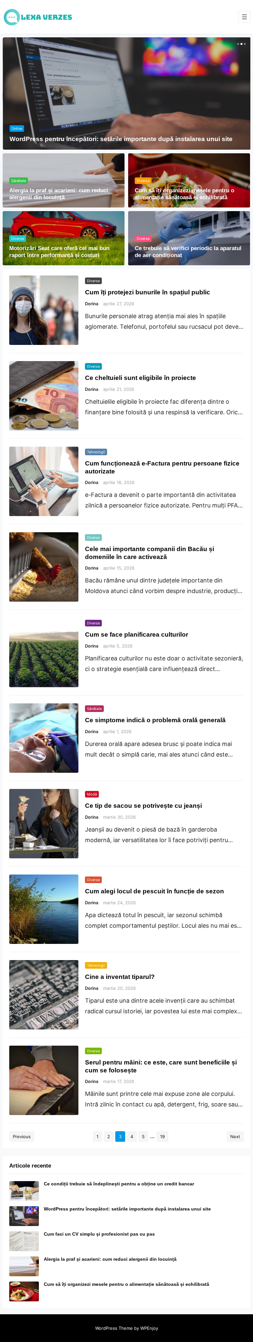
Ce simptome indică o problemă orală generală (155, 720)
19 (162, 1136)
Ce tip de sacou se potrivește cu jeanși (143, 805)
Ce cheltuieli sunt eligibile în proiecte (140, 377)
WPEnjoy (149, 1328)
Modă (92, 794)
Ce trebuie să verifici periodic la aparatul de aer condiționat (188, 251)
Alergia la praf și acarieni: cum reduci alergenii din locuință (58, 193)
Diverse (143, 180)
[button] (237, 44)
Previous (22, 1136)
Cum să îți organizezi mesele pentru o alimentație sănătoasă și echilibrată (184, 193)
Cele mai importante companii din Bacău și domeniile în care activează (149, 552)
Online (17, 128)
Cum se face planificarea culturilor (136, 634)
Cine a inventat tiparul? (120, 976)
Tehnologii (96, 452)
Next (235, 1136)
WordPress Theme (114, 1328)
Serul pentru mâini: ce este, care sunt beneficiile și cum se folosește (161, 1066)
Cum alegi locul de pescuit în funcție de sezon (154, 891)
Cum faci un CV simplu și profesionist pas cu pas (99, 1234)
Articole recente (30, 1166)
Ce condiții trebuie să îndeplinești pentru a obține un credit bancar (119, 1183)
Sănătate (18, 180)
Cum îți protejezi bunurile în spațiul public (147, 292)
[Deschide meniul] (244, 17)
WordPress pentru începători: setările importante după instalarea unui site (121, 138)
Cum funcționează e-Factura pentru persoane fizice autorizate (162, 467)
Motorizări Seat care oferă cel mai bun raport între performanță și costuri (59, 251)
